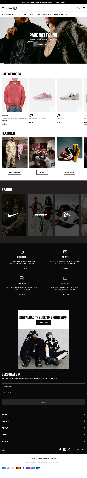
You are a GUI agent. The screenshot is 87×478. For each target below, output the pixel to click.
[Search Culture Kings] (77, 8)
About (5, 428)
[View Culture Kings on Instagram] (69, 449)
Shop (4, 414)
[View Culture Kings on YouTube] (78, 449)
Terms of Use (31, 463)
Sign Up (44, 402)
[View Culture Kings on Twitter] (74, 449)
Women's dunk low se (37, 119)
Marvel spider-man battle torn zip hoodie (14, 120)
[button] (83, 8)
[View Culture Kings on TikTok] (60, 449)
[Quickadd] (25, 109)
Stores (5, 421)
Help (4, 434)
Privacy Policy (56, 463)
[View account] (80, 8)
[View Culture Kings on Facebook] (65, 449)
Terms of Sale (43, 463)
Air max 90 (60, 119)
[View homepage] (14, 7)
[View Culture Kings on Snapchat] (83, 449)
